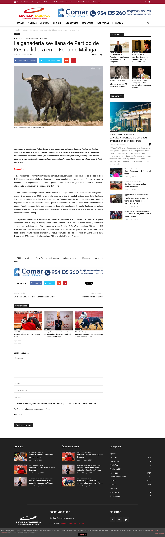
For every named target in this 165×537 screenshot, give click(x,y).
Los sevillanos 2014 (118, 476)
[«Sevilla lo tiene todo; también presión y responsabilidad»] (141, 46)
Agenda (113, 453)
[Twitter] (149, 1)
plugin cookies (159, 533)
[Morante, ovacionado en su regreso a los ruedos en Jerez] (89, 320)
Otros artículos (21, 306)
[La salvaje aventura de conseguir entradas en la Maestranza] (130, 117)
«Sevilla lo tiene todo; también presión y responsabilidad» (140, 59)
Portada (19, 23)
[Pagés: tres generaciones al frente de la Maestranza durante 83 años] (116, 198)
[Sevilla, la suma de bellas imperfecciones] (116, 185)
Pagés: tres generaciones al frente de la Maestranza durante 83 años (136, 200)
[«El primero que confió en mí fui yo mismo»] (119, 72)
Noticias (32, 23)
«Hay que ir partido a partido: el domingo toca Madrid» (141, 85)
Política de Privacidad (83, 2)
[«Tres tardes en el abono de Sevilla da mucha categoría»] (119, 46)
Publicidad (114, 488)
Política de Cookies (66, 2)
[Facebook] (141, 1)
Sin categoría (115, 496)
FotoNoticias (71, 23)
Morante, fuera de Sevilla (92, 297)
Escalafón (117, 23)
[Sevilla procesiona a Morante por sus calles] (20, 456)
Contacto (55, 2)
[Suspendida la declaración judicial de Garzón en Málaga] (58, 320)
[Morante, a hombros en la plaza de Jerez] (28, 320)
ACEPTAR (82, 535)
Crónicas (44, 23)
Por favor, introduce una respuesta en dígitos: (32, 409)
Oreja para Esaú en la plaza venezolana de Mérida (34, 297)
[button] (148, 23)
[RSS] (145, 1)
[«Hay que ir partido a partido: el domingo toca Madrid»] (141, 72)
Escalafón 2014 (116, 469)
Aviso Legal (97, 2)
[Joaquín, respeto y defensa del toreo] (116, 172)
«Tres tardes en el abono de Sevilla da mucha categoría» (119, 59)
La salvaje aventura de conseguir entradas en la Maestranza (129, 139)
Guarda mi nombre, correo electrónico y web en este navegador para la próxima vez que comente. (56, 404)
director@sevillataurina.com (72, 523)
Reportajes (87, 23)
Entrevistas (103, 23)
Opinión (57, 23)
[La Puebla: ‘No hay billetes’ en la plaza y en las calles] (116, 215)
